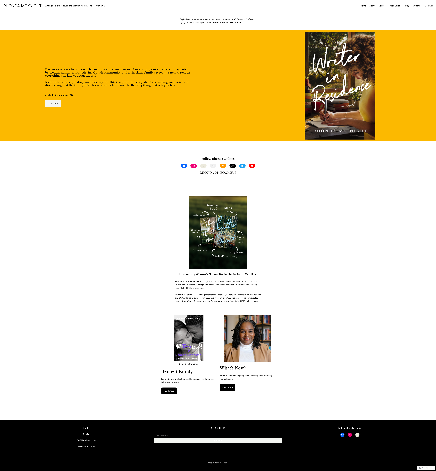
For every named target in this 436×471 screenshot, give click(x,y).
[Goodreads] (203, 166)
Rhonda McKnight (22, 6)
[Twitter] (242, 166)
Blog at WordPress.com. (218, 463)
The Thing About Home (86, 440)
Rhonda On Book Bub (218, 172)
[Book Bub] (213, 166)
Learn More (53, 103)
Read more (169, 391)
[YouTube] (252, 166)
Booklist (86, 434)
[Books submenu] (385, 5)
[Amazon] (223, 166)
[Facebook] (184, 166)
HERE (187, 288)
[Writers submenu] (420, 5)
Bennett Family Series (86, 446)
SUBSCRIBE (218, 441)
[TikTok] (232, 166)
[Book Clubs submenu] (401, 5)
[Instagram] (193, 166)
